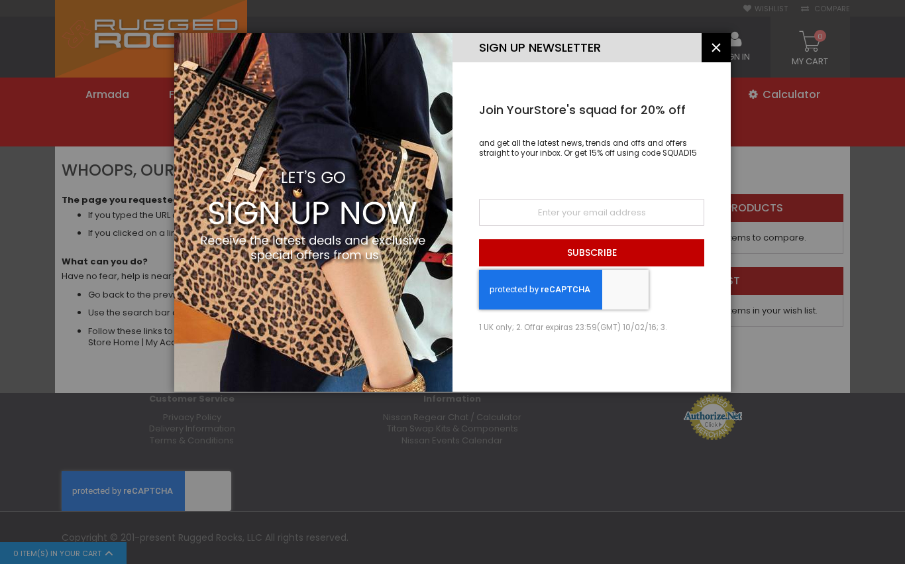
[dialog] (452, 282)
